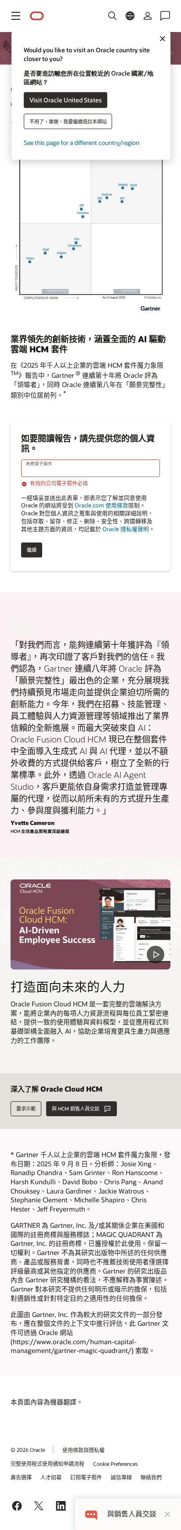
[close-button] (167, 1514)
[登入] (147, 16)
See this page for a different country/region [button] (81, 142)
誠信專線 (121, 1477)
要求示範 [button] (26, 1108)
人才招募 (51, 1477)
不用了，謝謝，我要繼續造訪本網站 (68, 121)
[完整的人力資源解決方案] (90, 924)
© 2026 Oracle (28, 1449)
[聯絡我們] (165, 16)
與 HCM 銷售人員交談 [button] (75, 1108)
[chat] (91, 1514)
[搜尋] (112, 16)
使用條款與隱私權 (83, 1450)
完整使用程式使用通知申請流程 (47, 1463)
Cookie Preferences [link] (115, 1463)
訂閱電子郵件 (86, 1477)
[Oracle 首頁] (37, 16)
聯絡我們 (151, 1477)
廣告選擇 (21, 1477)
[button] (16, 16)
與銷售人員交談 (131, 1514)
